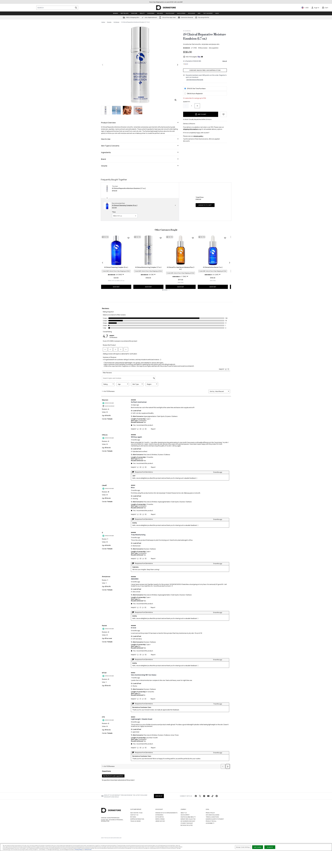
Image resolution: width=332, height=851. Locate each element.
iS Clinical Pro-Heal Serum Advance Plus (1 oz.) (180, 268)
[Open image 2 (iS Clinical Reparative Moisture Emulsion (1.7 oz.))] (116, 110)
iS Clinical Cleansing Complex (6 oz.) (116, 267)
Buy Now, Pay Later (187, 825)
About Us (184, 813)
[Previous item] (102, 262)
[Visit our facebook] (196, 796)
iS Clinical (116, 22)
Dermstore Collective (188, 819)
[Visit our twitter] (200, 796)
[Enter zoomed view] (175, 100)
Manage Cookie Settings (243, 847)
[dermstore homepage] (166, 7)
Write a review (202, 48)
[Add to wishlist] (223, 114)
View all (224, 61)
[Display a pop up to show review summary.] (123, 275)
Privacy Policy (210, 813)
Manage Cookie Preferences (110, 817)
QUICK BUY (116, 287)
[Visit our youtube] (208, 796)
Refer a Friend (160, 819)
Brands (109, 22)
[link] (315, 7)
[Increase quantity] (197, 105)
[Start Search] (76, 8)
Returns (133, 817)
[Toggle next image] (177, 64)
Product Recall (211, 821)
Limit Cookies (257, 847)
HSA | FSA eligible (191, 57)
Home (103, 22)
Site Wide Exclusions (212, 815)
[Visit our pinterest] (217, 796)
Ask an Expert (185, 815)
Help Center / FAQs (136, 813)
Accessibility (210, 823)
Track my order (135, 821)
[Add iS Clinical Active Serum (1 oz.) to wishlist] (225, 238)
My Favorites (159, 817)
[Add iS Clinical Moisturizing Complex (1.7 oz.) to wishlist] (161, 238)
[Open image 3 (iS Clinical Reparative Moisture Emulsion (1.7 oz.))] (127, 110)
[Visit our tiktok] (212, 796)
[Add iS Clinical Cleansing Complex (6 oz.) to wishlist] (128, 238)
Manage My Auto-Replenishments (166, 813)
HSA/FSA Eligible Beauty (188, 817)
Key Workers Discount (188, 821)
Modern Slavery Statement (215, 819)
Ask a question (213, 48)
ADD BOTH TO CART (205, 205)
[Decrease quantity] (186, 105)
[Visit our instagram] (204, 796)
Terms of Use (87, 849)
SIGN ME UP (158, 796)
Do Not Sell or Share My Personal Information (112, 820)
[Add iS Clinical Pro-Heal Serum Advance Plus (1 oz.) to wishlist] (193, 238)
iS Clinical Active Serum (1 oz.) (213, 267)
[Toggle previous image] (102, 64)
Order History (160, 821)
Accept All (270, 847)
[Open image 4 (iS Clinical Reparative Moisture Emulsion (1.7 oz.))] (138, 110)
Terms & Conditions (212, 817)
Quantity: (186, 101)
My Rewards (159, 815)
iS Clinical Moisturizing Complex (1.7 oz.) (148, 267)
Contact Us (134, 815)
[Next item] (229, 262)
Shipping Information (137, 819)
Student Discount (187, 823)
